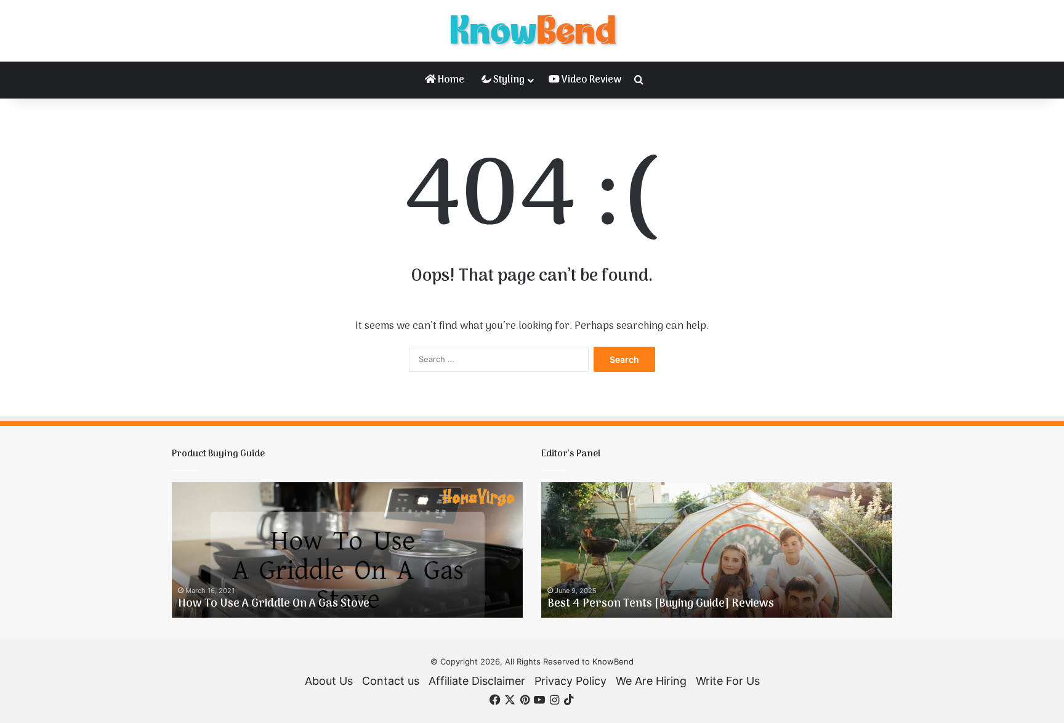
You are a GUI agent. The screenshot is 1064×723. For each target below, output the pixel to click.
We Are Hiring (651, 680)
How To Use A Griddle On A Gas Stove (273, 604)
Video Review (590, 80)
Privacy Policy (570, 680)
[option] (347, 550)
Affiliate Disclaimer (477, 680)
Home (450, 80)
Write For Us (728, 680)
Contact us (390, 680)
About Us (329, 680)
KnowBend (613, 661)
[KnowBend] (532, 30)
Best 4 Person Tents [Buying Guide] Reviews (660, 604)
